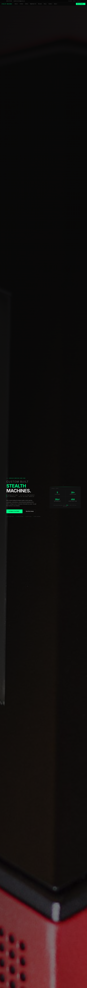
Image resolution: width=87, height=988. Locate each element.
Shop (45, 3)
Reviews (40, 3)
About (16, 3)
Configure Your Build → (14, 511)
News (55, 3)
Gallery (26, 3)
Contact (21, 3)
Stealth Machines (7, 3)
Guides (50, 3)
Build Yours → (80, 3)
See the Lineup (30, 511)
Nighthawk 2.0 (33, 3)
